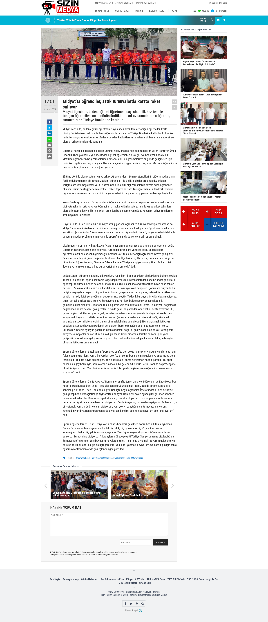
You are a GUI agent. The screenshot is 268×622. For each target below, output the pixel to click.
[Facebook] (49, 121)
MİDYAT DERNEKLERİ (146, 3)
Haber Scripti (131, 610)
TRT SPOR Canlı (195, 579)
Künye (129, 579)
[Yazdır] (49, 150)
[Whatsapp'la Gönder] (49, 139)
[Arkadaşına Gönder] (49, 144)
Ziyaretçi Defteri (128, 582)
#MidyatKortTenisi (121, 458)
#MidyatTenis (137, 458)
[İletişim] (218, 20)
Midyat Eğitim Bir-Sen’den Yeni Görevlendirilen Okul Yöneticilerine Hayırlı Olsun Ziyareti (104, 20)
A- (174, 107)
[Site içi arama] (224, 20)
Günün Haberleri (89, 579)
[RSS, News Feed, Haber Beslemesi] (137, 604)
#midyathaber (82, 458)
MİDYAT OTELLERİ (124, 3)
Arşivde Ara (212, 579)
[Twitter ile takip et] (131, 604)
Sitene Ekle (145, 582)
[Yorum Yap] (49, 156)
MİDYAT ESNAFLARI (104, 3)
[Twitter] (49, 127)
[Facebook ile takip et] (125, 604)
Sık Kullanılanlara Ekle (112, 579)
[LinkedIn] (49, 133)
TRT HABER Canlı (156, 579)
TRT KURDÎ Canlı (176, 579)
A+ (174, 101)
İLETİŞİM (139, 579)
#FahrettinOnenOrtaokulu (100, 458)
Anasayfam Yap (71, 579)
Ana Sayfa (55, 579)
